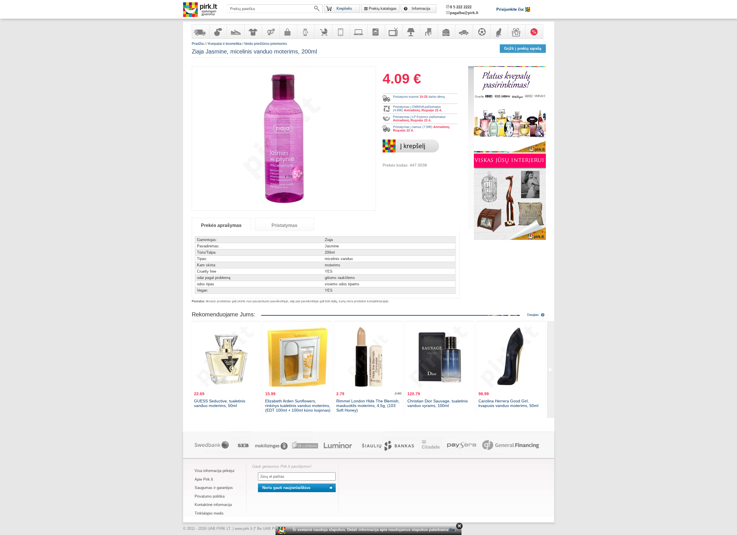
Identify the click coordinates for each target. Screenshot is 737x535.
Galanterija (288, 32)
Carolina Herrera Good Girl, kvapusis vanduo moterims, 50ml (508, 403)
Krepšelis (344, 8)
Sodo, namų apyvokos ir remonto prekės (446, 32)
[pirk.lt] (282, 530)
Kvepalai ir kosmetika (218, 32)
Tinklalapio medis (209, 513)
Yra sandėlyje (200, 32)
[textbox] (275, 8)
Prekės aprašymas (221, 225)
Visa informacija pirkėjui (214, 471)
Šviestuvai (411, 32)
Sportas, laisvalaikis (481, 32)
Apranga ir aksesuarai (253, 32)
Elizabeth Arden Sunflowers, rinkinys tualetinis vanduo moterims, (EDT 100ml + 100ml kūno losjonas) (297, 405)
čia (452, 530)
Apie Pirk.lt (204, 479)
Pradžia (198, 44)
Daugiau (533, 314)
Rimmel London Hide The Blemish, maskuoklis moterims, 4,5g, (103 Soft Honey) (368, 405)
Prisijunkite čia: (510, 9)
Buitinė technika (376, 32)
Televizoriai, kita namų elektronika (393, 32)
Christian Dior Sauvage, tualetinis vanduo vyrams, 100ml (437, 403)
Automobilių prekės (463, 32)
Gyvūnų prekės (499, 32)
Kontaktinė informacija (213, 504)
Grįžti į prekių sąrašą (522, 48)
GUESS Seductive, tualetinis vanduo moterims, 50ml (219, 403)
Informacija (421, 8)
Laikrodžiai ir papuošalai (305, 32)
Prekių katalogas (383, 8)
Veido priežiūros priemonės (265, 44)
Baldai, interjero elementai (428, 32)
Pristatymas (284, 225)
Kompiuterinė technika (358, 32)
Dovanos (516, 32)
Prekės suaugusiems (270, 32)
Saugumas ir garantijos (214, 488)
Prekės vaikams (323, 32)
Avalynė (235, 32)
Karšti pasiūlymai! (536, 32)
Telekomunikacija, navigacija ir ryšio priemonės (341, 32)
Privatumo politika (210, 496)
